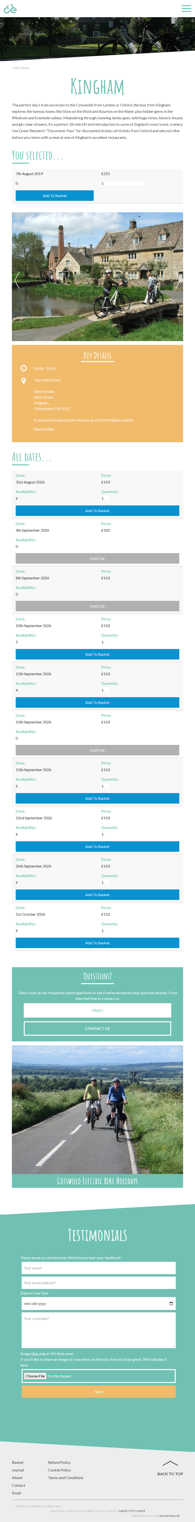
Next (177, 281)
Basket (18, 1462)
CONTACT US (97, 1028)
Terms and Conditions (65, 1477)
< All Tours (20, 67)
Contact (18, 1485)
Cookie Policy (59, 1470)
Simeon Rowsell (169, 1515)
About (17, 1477)
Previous (17, 281)
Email (16, 1493)
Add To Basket (55, 195)
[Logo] (10, 8)
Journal (18, 1470)
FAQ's (97, 1010)
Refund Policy (59, 1462)
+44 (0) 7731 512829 (131, 1511)
